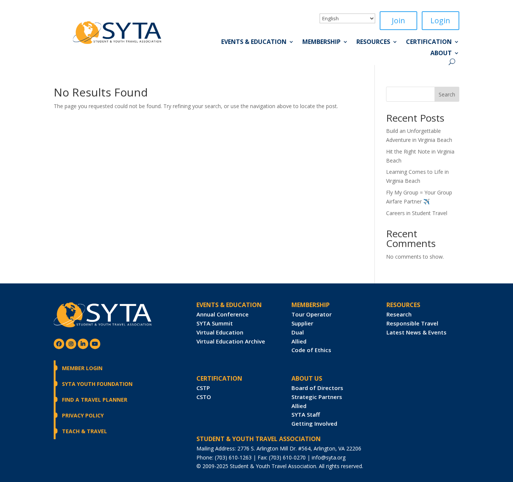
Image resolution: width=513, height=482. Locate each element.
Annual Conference (222, 314)
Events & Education (254, 42)
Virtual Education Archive (230, 341)
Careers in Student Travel (416, 213)
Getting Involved (314, 423)
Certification (429, 42)
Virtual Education (219, 332)
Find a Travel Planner (94, 399)
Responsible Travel (412, 323)
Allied (298, 341)
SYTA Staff (305, 414)
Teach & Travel (84, 431)
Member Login (82, 368)
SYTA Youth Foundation (97, 383)
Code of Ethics (311, 350)
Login (440, 20)
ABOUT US (306, 378)
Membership (321, 42)
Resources (373, 42)
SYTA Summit (214, 323)
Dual (297, 332)
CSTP (203, 388)
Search (447, 94)
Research (399, 314)
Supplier (302, 323)
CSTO (203, 397)
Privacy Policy (83, 415)
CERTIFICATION (219, 378)
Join (398, 20)
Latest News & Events (416, 332)
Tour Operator (311, 314)
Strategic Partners (316, 397)
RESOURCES (403, 305)
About (441, 53)
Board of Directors (317, 388)
